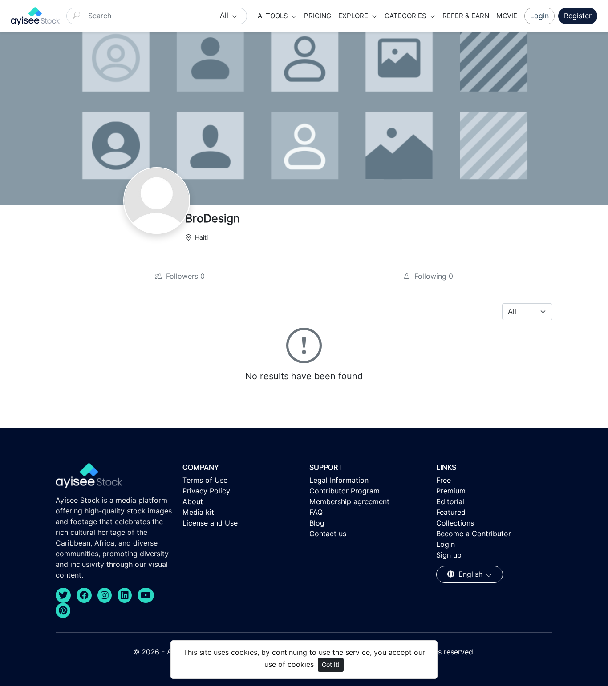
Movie (506, 16)
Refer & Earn (465, 16)
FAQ (316, 512)
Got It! (331, 664)
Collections (455, 523)
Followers (184, 276)
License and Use (210, 523)
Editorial (450, 501)
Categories (406, 16)
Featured (451, 512)
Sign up (449, 555)
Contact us (327, 534)
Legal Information (339, 480)
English (470, 574)
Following (432, 276)
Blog (316, 523)
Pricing (317, 16)
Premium (451, 491)
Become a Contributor (473, 534)
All (225, 15)
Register (578, 16)
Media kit (198, 512)
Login (539, 16)
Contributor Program (344, 491)
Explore (354, 16)
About (192, 501)
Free (443, 480)
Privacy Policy (206, 491)
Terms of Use (204, 480)
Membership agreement (349, 501)
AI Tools (274, 16)
